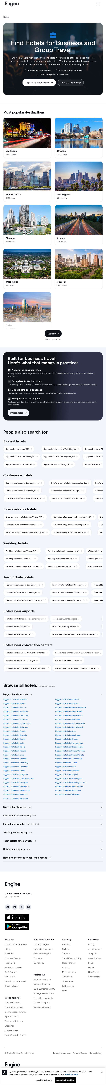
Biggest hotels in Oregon (66, 739)
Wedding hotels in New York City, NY (22, 566)
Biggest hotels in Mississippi (16, 790)
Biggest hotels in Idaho (14, 743)
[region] (53, 1076)
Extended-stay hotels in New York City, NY (25, 532)
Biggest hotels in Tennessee (68, 759)
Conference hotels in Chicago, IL (66, 491)
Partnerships (68, 986)
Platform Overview (42, 980)
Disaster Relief (12, 1030)
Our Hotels (10, 977)
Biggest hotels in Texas (66, 763)
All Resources (94, 949)
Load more (53, 333)
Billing (7, 949)
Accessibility (94, 977)
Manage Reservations (44, 993)
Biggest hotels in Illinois (14, 747)
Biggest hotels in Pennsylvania (69, 743)
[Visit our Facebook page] (7, 907)
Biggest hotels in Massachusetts (18, 778)
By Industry (39, 963)
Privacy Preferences (61, 1053)
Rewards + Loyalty (13, 968)
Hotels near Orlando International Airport (24, 619)
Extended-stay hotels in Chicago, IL (69, 525)
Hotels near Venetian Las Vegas (20, 660)
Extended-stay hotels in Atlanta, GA (70, 532)
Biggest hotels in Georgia (15, 735)
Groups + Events (12, 958)
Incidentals (10, 963)
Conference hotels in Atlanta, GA (66, 498)
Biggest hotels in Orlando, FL (19, 464)
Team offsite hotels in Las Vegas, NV (23, 585)
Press (64, 991)
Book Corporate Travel (15, 981)
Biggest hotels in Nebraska (67, 699)
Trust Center (68, 981)
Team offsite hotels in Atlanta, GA (68, 592)
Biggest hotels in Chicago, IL (57, 464)
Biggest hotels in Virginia (66, 774)
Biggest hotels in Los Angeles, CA (59, 457)
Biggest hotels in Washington (68, 778)
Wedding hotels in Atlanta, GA (61, 566)
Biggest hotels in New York (67, 719)
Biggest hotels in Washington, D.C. (71, 782)
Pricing (91, 944)
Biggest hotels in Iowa (13, 755)
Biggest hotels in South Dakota (69, 755)
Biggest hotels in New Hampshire (70, 707)
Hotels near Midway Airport (18, 634)
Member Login (69, 972)
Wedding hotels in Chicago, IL (60, 558)
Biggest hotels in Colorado (15, 719)
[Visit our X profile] (21, 907)
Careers (66, 954)
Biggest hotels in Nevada (66, 703)
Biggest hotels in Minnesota (16, 786)
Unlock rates (16, 412)
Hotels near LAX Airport (16, 626)
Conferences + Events (15, 1012)
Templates (93, 954)
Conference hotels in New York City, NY (24, 498)
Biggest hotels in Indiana (14, 751)
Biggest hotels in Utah (65, 766)
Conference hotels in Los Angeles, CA (69, 483)
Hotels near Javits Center (67, 660)
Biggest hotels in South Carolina (70, 751)
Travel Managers (41, 944)
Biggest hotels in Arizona (14, 707)
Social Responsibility (71, 958)
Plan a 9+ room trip (71, 82)
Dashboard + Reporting (16, 944)
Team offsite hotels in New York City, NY (24, 600)
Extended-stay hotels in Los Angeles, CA (72, 517)
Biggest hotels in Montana (15, 798)
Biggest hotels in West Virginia (69, 786)
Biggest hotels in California (15, 715)
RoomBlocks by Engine (15, 1035)
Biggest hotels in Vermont (67, 770)
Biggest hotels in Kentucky (15, 763)
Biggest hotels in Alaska (14, 703)
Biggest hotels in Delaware (15, 727)
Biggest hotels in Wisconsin (68, 790)
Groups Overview (13, 1003)
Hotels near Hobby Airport (64, 626)
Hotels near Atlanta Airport (64, 619)
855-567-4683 (12, 897)
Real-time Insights (42, 1007)
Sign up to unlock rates (37, 82)
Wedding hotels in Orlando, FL (19, 558)
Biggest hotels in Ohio (65, 731)
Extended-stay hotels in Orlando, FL (22, 525)
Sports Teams (11, 1017)
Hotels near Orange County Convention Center (77, 653)
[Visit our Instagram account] (28, 907)
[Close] (102, 1072)
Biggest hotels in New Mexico (69, 715)
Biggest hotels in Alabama (15, 699)
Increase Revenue (42, 984)
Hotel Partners (68, 963)
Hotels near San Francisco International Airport (73, 634)
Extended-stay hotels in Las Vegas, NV (24, 517)
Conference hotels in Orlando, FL (21, 491)
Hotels (91, 968)
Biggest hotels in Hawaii (14, 739)
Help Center (94, 972)
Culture (65, 949)
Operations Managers (44, 949)
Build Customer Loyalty (44, 989)
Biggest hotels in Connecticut (17, 723)
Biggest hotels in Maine (14, 770)
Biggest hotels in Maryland (15, 774)
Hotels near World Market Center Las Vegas (26, 668)
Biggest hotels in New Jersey (69, 711)
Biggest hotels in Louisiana (15, 766)
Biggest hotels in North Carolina (70, 723)
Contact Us (67, 977)
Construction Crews (14, 1007)
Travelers (38, 958)
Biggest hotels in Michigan (15, 782)
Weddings (9, 1026)
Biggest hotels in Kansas (14, 759)
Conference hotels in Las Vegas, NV (22, 483)
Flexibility (9, 954)
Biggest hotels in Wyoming (67, 794)
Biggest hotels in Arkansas (15, 711)
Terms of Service (80, 1053)
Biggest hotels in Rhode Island (69, 747)
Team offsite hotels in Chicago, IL (68, 585)
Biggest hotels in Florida (14, 731)
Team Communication (44, 998)
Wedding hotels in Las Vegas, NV (21, 551)
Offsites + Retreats (14, 1021)
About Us (66, 944)
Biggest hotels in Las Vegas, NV (20, 457)
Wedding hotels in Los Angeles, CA (63, 551)
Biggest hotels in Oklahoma (67, 735)
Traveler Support (41, 1003)
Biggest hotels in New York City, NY (60, 449)
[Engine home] (53, 884)
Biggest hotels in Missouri (15, 794)
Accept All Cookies (65, 1080)
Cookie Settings (44, 1080)
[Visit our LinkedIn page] (14, 907)
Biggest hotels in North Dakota (69, 727)
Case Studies (94, 958)
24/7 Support (11, 972)
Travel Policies (11, 986)
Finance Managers (42, 954)
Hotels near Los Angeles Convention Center (75, 668)
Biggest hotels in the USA (17, 449)
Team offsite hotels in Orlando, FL (21, 592)
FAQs (90, 963)
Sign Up (65, 968)
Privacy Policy (95, 1053)
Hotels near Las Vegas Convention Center (25, 653)
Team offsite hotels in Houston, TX (68, 600)
